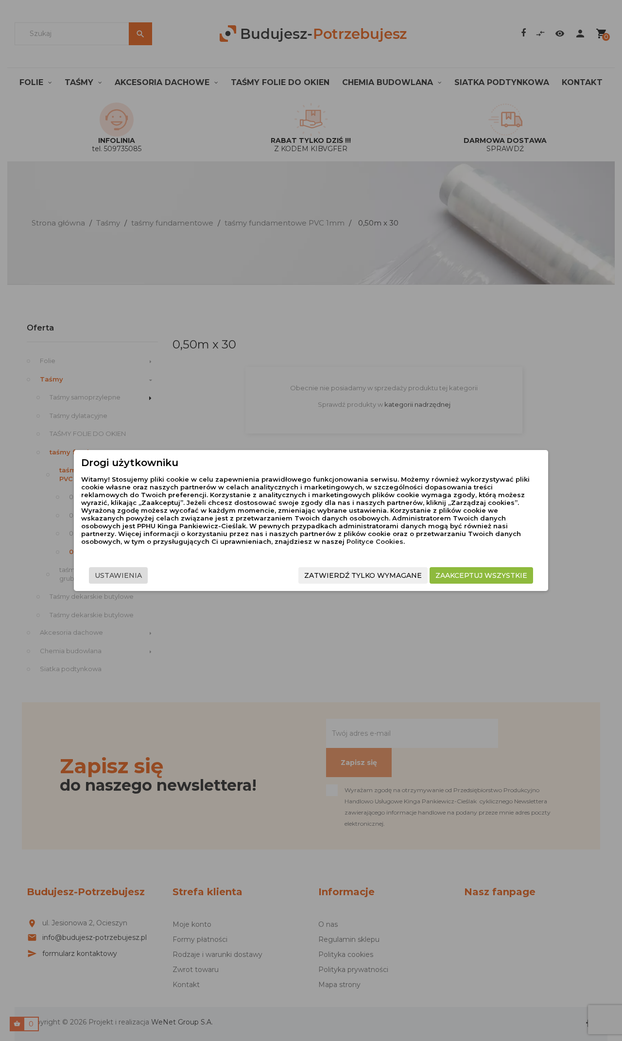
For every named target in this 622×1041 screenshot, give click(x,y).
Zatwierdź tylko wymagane (363, 575)
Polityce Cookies (374, 541)
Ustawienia (118, 575)
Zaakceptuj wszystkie (481, 575)
